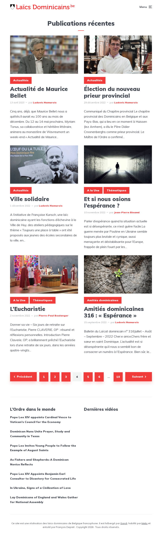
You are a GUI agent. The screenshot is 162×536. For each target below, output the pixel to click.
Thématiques (116, 190)
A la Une (93, 190)
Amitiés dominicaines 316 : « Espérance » (114, 312)
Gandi (123, 523)
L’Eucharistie (27, 309)
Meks (144, 523)
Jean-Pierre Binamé (127, 212)
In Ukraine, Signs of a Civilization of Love (40, 488)
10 (118, 377)
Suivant (137, 376)
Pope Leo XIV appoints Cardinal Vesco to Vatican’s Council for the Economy (40, 419)
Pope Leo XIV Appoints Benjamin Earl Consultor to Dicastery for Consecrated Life (43, 476)
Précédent (24, 376)
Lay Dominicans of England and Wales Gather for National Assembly (44, 500)
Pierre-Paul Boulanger (53, 315)
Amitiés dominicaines (102, 300)
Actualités (20, 80)
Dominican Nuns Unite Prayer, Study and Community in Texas (40, 434)
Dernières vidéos (101, 409)
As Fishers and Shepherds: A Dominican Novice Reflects (39, 462)
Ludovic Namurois (45, 102)
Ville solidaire (29, 199)
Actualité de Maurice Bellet (39, 92)
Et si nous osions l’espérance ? (107, 202)
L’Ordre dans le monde (33, 409)
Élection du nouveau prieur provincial (112, 92)
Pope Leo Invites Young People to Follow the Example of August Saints (43, 448)
